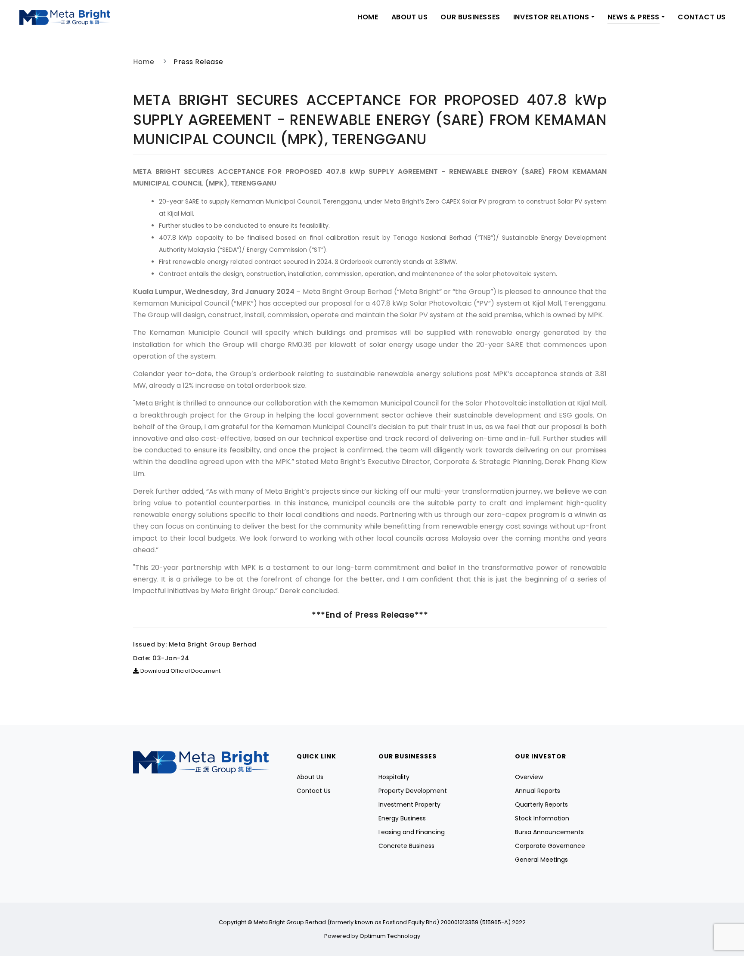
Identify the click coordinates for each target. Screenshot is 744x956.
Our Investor (540, 756)
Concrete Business (406, 846)
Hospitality (393, 777)
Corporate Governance (550, 846)
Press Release (198, 62)
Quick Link (316, 756)
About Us (409, 17)
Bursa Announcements (549, 832)
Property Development (412, 790)
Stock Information (542, 818)
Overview (529, 777)
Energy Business (402, 818)
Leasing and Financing (411, 832)
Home (367, 17)
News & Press (634, 17)
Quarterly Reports (541, 804)
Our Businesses (470, 17)
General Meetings (541, 859)
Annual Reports (537, 790)
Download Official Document (180, 671)
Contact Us (702, 17)
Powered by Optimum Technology (372, 936)
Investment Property (409, 804)
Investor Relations (551, 17)
